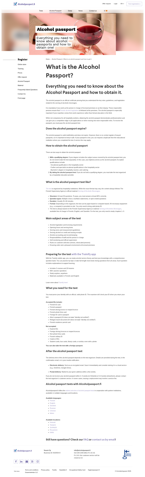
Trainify (54, 470)
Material (20, 85)
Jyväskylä (53, 427)
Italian (52, 413)
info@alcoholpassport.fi (82, 450)
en (122, 3)
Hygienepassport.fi (94, 470)
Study (70, 11)
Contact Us (22, 94)
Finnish (52, 400)
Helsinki (53, 422)
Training (20, 68)
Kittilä (52, 432)
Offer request (106, 3)
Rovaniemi (53, 430)
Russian (53, 408)
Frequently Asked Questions (27, 90)
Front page (21, 98)
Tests (41, 11)
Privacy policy (45, 470)
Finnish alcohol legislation (69, 110)
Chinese (53, 411)
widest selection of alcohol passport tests (80, 390)
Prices (20, 73)
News (81, 11)
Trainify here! (63, 282)
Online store (22, 64)
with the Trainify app (84, 254)
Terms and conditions (31, 470)
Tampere (53, 425)
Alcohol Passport (55, 11)
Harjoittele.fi (63, 470)
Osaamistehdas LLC (31, 472)
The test (48, 188)
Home (48, 59)
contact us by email (103, 439)
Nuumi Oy (47, 450)
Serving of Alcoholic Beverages (89, 191)
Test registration (134, 4)
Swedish (53, 405)
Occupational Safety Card (77, 470)
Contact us (93, 11)
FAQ (85, 439)
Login (115, 3)
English (52, 403)
